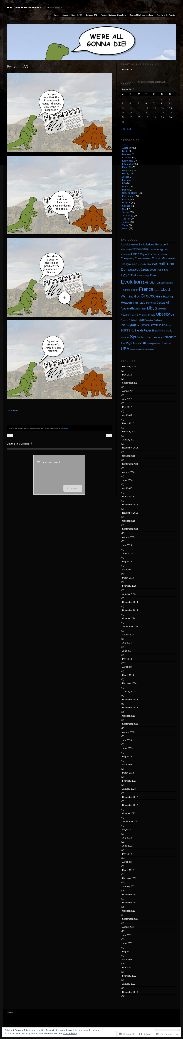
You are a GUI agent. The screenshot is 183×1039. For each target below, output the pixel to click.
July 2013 (127, 740)
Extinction (149, 282)
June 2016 (127, 480)
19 (139, 112)
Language (127, 180)
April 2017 (127, 415)
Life (124, 183)
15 (162, 108)
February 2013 (129, 781)
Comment (72, 488)
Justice (125, 177)
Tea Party (158, 337)
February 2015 (129, 586)
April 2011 (127, 959)
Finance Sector (130, 289)
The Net (126, 219)
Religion (126, 202)
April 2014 (127, 667)
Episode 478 (91, 15)
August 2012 (128, 829)
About (65, 15)
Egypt (126, 275)
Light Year (161, 309)
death (161, 263)
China (135, 254)
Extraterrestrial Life (165, 283)
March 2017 (128, 423)
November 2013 (130, 707)
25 (131, 117)
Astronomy (127, 148)
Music (151, 314)
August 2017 (128, 391)
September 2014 (130, 626)
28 (154, 117)
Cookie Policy (70, 1033)
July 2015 (127, 545)
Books (125, 151)
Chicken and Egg (156, 249)
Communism (160, 254)
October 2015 (128, 521)
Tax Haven (147, 337)
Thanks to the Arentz (166, 15)
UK (144, 343)
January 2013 (129, 789)
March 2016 (128, 496)
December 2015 (130, 504)
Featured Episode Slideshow (113, 15)
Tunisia (137, 343)
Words (125, 228)
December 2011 (130, 894)
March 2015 (128, 578)
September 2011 (130, 919)
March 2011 (128, 967)
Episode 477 (76, 15)
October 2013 (128, 716)
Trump (125, 225)
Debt (170, 264)
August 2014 (128, 634)
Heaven (126, 302)
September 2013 (130, 724)
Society (125, 212)
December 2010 (130, 992)
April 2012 (127, 862)
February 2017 (129, 431)
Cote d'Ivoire (140, 264)
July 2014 (127, 643)
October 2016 (128, 456)
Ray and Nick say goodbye (141, 15)
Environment (128, 164)
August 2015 (128, 537)
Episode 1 (127, 69)
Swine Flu (125, 337)
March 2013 (128, 773)
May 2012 (127, 854)
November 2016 (130, 448)
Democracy (130, 269)
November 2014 (130, 610)
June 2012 (127, 846)
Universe (166, 343)
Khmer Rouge (140, 309)
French (157, 290)
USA (125, 348)
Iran (135, 302)
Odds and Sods (129, 193)
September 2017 (130, 383)
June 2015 (127, 553)
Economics (47, 428)
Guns (159, 296)
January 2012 (129, 886)
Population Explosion (153, 320)
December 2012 (130, 797)
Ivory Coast (151, 303)
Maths (125, 186)
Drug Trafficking (159, 269)
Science (126, 206)
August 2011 (128, 927)
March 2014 (128, 675)
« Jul (123, 129)
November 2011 (130, 902)
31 (123, 122)
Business (126, 154)
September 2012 (130, 821)
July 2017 (127, 399)
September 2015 (130, 529)
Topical (125, 222)
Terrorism (169, 337)
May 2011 (127, 951)
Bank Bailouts (147, 244)
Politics (125, 199)
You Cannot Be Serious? (24, 7)
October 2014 (128, 618)
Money (125, 190)
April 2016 (127, 488)
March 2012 (128, 870)
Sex (124, 209)
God (137, 296)
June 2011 (127, 943)
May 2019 (127, 375)
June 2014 (127, 651)
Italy (142, 302)
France (146, 289)
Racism (168, 325)
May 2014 (127, 659)
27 (146, 117)
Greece (65, 428)
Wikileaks (150, 349)
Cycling (151, 263)
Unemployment (153, 343)
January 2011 (128, 984)
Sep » (130, 129)
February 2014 (129, 683)
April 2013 (127, 764)
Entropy (146, 275)
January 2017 (129, 439)
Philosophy (127, 196)
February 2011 (129, 976)
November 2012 (130, 805)
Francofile (127, 167)
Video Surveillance (138, 349)
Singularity (157, 330)
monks (145, 315)
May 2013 (127, 756)
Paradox (124, 320)
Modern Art (136, 315)
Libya (152, 308)
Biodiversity (126, 249)
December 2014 (130, 602)
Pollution (132, 320)
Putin (162, 324)
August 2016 (128, 472)
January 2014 (129, 691)
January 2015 (129, 594)
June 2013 (127, 748)
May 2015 (127, 561)
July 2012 (127, 837)
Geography (127, 170)
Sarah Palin (142, 330)
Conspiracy (127, 258)
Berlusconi (161, 244)
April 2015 (127, 569)
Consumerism (143, 258)
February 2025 (129, 366)
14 (154, 108)
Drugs (145, 269)
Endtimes (136, 275)
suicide (168, 330)
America (134, 245)
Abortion (125, 244)
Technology (127, 215)
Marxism (126, 314)
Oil (172, 314)
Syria (135, 336)
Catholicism (139, 249)
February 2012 (129, 878)
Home (56, 15)
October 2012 (128, 813)
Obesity (163, 314)
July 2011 (127, 935)
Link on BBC (13, 410)
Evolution (131, 282)
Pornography (130, 324)
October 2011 (128, 911)
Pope (140, 319)
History (125, 173)
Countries (127, 157)
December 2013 (130, 699)
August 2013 (128, 732)
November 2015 (130, 513)
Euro (153, 275)
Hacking (168, 296)
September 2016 (130, 464)
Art (123, 144)
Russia (127, 330)
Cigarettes (146, 254)
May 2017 (127, 407)
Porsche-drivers (149, 324)
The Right (126, 343)
